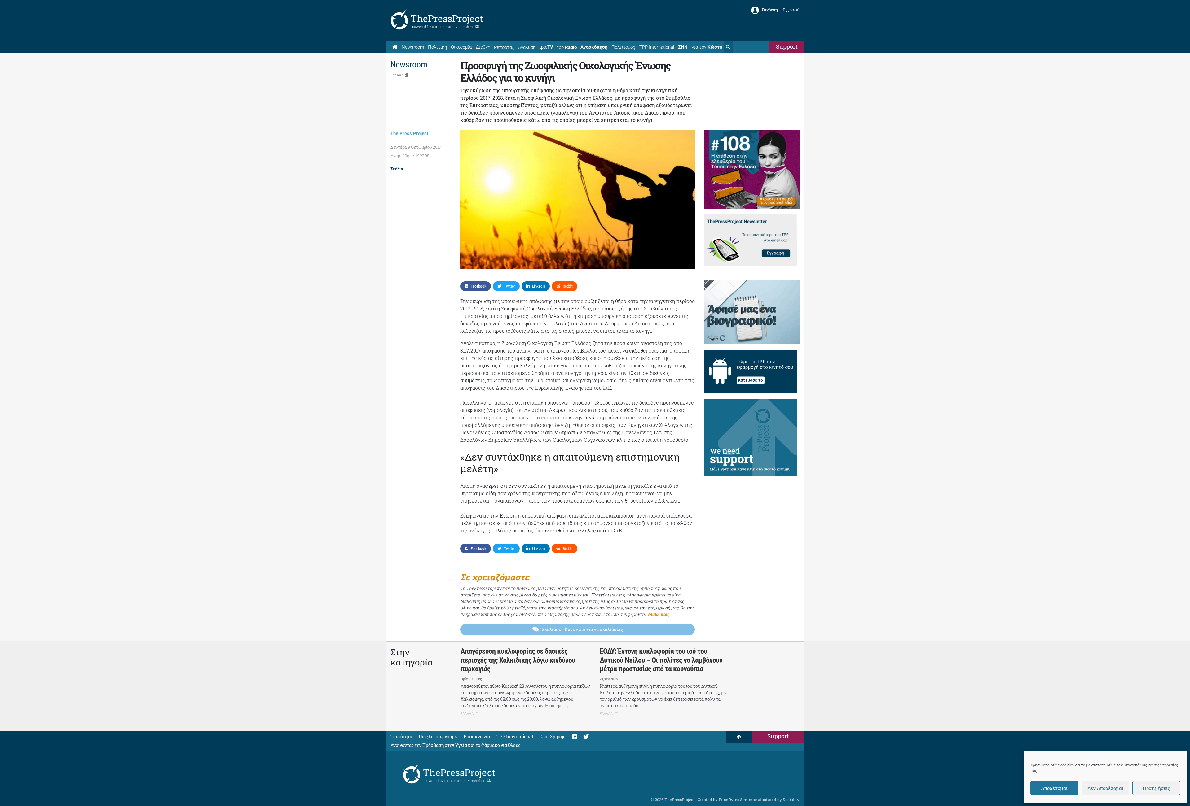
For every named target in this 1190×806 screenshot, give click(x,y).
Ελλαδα (396, 75)
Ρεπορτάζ (504, 47)
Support (787, 46)
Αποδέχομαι (1054, 788)
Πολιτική (437, 47)
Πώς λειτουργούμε (438, 736)
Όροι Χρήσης (552, 736)
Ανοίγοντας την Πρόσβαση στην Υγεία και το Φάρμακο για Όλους (455, 745)
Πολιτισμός (623, 47)
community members (457, 26)
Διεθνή (483, 47)
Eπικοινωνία (477, 736)
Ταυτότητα (401, 736)
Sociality (791, 799)
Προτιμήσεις (1156, 788)
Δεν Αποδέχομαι (1105, 788)
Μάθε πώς (658, 614)
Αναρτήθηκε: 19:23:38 (409, 155)
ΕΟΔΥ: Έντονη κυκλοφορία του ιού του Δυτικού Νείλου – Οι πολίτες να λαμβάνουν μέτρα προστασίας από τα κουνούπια (661, 660)
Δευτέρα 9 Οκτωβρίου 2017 (415, 147)
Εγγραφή (791, 9)
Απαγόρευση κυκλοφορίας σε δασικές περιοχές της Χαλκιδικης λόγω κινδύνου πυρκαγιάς (518, 660)
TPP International (656, 47)
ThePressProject (447, 18)
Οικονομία (461, 47)
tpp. (546, 47)
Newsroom (413, 47)
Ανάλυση (527, 47)
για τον (707, 47)
